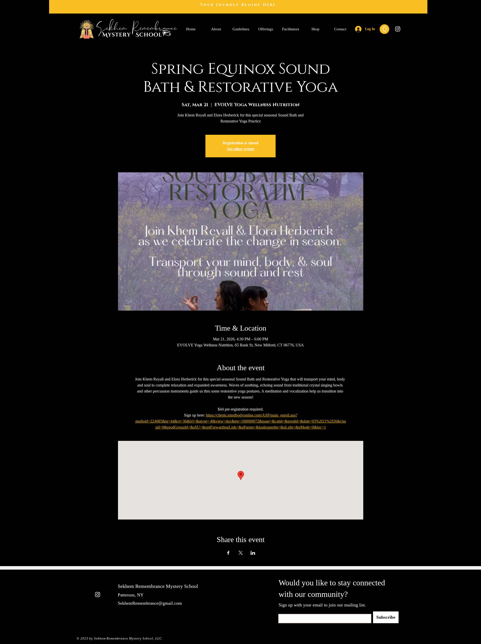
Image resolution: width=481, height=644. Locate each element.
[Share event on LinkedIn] (253, 553)
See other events (240, 149)
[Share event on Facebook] (228, 553)
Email (282, 612)
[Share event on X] (240, 553)
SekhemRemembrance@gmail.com (150, 603)
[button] (384, 29)
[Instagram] (397, 29)
